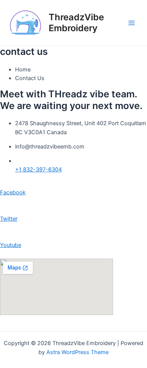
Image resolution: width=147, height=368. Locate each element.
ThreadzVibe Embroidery (76, 22)
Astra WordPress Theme (77, 352)
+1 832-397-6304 (38, 169)
